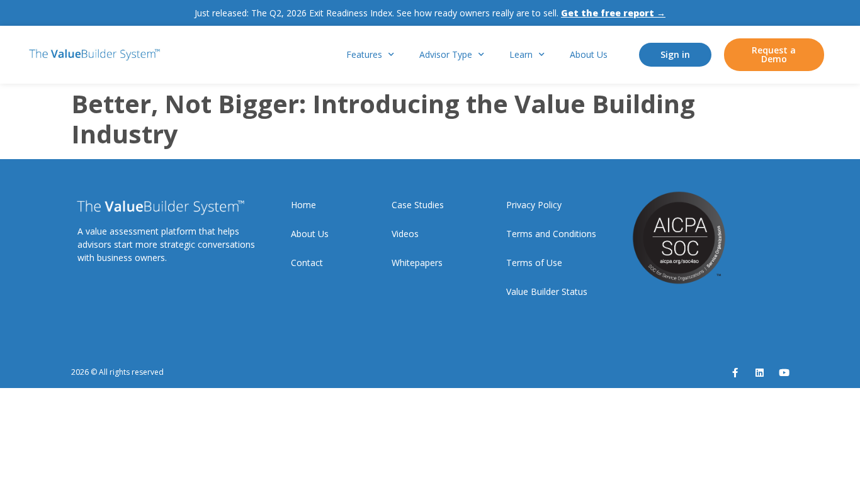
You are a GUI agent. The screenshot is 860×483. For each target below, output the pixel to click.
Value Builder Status (546, 291)
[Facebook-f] (735, 372)
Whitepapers (417, 263)
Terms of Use (534, 263)
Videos (405, 234)
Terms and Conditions (551, 234)
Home (303, 205)
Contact (307, 263)
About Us (589, 54)
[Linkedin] (759, 372)
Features (364, 54)
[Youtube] (784, 372)
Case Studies (418, 205)
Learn (521, 54)
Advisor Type (445, 54)
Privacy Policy (534, 205)
